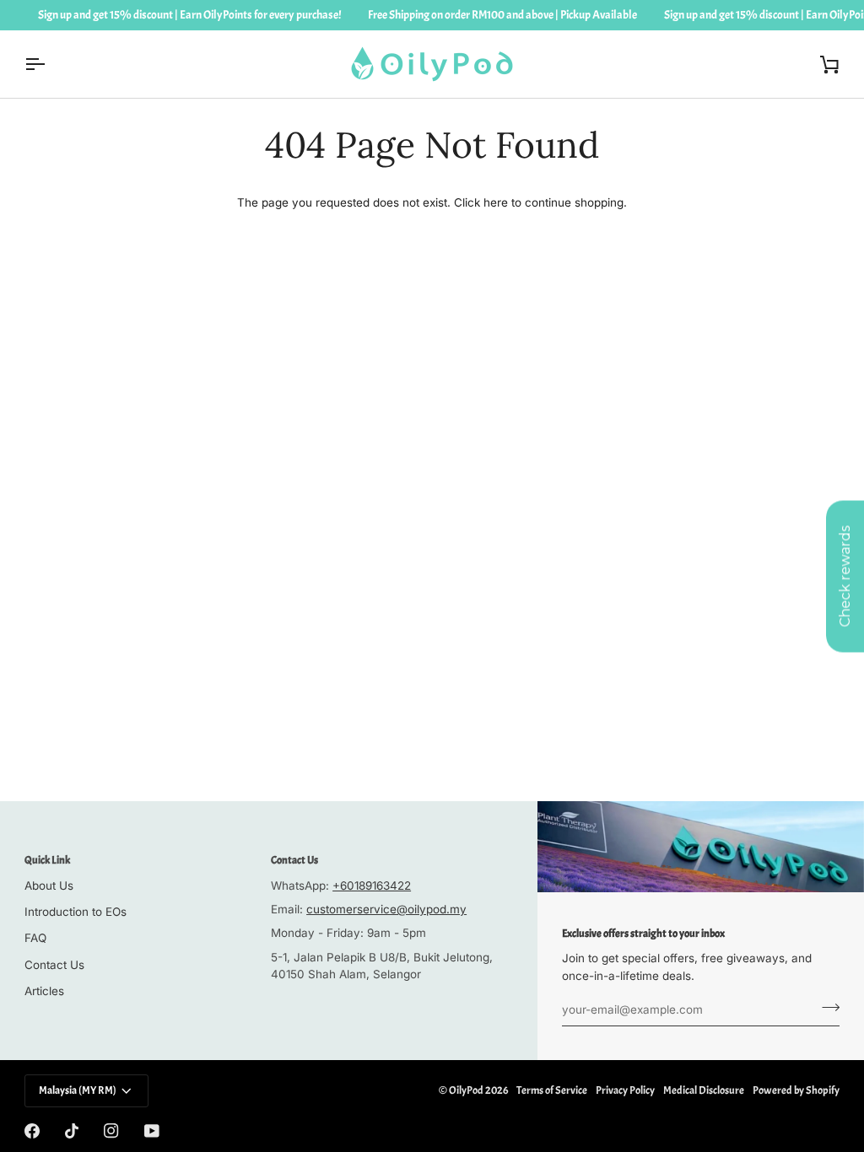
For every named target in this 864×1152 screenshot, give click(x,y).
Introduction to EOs (75, 911)
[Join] (826, 1007)
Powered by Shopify (796, 1090)
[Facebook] (32, 1131)
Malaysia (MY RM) (77, 1090)
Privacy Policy (625, 1090)
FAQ (35, 938)
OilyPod (466, 1090)
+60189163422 (371, 885)
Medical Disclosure (703, 1090)
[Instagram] (111, 1131)
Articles (44, 991)
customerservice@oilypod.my (386, 909)
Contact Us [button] (294, 860)
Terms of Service (551, 1090)
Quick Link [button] (47, 860)
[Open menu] (49, 64)
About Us (48, 885)
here (495, 202)
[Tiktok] (71, 1131)
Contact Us (54, 965)
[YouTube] (151, 1131)
